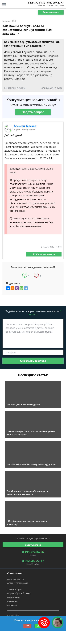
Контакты (12, 601)
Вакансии (12, 605)
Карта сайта (13, 615)
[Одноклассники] (12, 288)
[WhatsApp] (21, 288)
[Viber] (17, 288)
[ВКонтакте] (8, 288)
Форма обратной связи (18, 593)
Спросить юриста (45, 254)
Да (38, 625)
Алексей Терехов (25, 126)
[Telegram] (26, 288)
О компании (13, 597)
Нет (27, 625)
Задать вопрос (51, 12)
